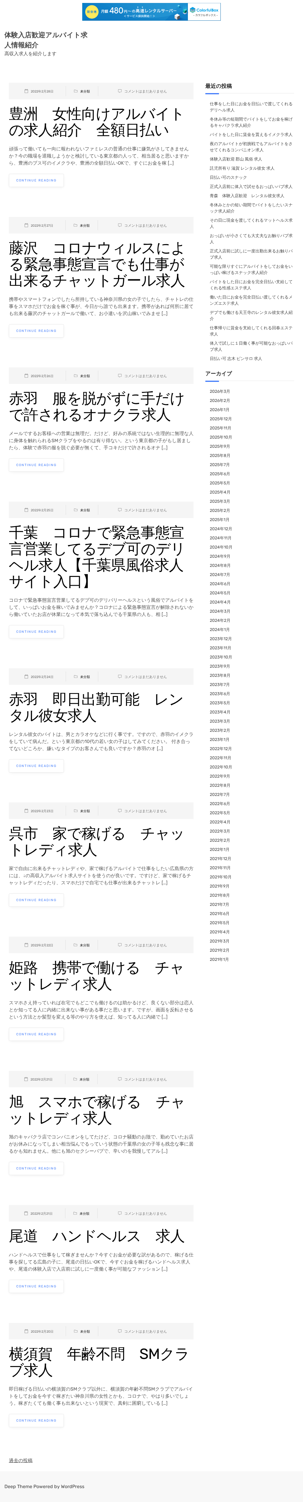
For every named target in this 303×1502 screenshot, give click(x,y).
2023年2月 (220, 730)
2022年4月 (220, 822)
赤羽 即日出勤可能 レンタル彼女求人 (96, 707)
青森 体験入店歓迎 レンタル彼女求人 (247, 195)
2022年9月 (220, 776)
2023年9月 (220, 666)
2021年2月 (220, 950)
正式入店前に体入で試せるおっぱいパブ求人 (251, 186)
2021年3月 (220, 941)
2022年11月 (220, 757)
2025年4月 (220, 492)
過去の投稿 (21, 1460)
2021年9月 (220, 886)
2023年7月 (220, 684)
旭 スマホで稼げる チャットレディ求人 (97, 1110)
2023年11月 (220, 648)
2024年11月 (221, 538)
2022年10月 (221, 767)
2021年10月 (221, 877)
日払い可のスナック (228, 177)
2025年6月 (220, 473)
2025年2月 (220, 510)
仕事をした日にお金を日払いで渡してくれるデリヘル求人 (251, 107)
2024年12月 (221, 528)
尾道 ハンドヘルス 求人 (97, 1236)
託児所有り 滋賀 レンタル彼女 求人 (242, 168)
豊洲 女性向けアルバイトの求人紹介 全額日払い (97, 122)
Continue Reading (36, 180)
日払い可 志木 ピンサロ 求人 (236, 358)
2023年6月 (220, 693)
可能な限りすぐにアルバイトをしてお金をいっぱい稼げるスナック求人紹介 (251, 269)
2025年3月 (220, 501)
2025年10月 (221, 437)
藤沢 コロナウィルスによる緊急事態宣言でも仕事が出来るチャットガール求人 (97, 264)
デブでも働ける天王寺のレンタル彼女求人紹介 (251, 315)
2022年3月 (220, 831)
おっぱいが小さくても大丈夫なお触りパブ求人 (251, 238)
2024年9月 (220, 556)
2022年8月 (220, 785)
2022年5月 (220, 812)
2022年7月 (220, 794)
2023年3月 (220, 721)
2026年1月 (220, 409)
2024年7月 (220, 574)
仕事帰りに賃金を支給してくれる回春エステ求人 (251, 331)
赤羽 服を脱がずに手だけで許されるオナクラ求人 (97, 407)
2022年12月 (221, 748)
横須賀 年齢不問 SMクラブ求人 (99, 1362)
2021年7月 (219, 904)
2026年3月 (220, 391)
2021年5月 (220, 922)
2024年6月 (220, 583)
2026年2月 (220, 400)
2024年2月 (220, 620)
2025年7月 (220, 464)
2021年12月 (220, 858)
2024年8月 (220, 565)
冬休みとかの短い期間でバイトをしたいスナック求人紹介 (251, 208)
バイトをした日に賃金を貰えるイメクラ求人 (251, 134)
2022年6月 (220, 803)
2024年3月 (220, 611)
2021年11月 (220, 867)
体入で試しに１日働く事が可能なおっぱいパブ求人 (251, 346)
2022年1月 (220, 849)
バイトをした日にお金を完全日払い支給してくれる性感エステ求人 (251, 285)
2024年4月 (220, 602)
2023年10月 (221, 657)
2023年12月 (221, 638)
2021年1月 (219, 959)
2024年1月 (220, 629)
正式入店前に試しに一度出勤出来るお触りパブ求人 (251, 254)
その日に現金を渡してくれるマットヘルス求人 (251, 223)
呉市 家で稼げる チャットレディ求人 (97, 842)
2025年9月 (220, 446)
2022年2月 (220, 840)
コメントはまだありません (145, 91)
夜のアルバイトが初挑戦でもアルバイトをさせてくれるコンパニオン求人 (251, 147)
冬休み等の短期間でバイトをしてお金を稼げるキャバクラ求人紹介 (251, 122)
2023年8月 (220, 675)
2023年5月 (220, 702)
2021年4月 (220, 932)
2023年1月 (220, 739)
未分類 (85, 91)
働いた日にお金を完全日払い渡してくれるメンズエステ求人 (251, 300)
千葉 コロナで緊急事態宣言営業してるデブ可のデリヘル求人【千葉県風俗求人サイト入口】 (97, 557)
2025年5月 (220, 483)
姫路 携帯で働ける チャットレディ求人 (96, 976)
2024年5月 (220, 593)
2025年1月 (220, 519)
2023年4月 (220, 712)
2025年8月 (220, 455)
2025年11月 (220, 428)
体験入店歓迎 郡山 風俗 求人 (236, 159)
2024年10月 (221, 547)
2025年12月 (221, 418)
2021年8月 (220, 895)
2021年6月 (220, 913)
